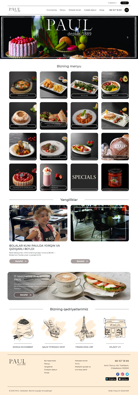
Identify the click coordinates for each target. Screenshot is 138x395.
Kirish (124, 3)
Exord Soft (125, 391)
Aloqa (101, 10)
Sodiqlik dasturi (90, 10)
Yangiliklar (48, 367)
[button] (10, 37)
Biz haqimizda (50, 361)
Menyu (62, 10)
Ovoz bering (52, 10)
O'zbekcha (112, 3)
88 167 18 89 (122, 361)
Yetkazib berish (75, 10)
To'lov (77, 364)
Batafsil (19, 261)
